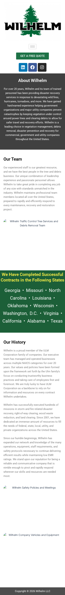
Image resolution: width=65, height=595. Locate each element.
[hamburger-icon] (32, 46)
